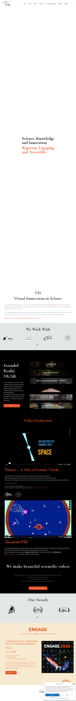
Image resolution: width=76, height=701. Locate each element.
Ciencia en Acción (28, 486)
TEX (51, 397)
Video (35, 3)
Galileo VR (51, 364)
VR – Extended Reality (50, 3)
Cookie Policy (53, 697)
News (30, 3)
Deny (67, 695)
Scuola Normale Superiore (50, 305)
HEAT (51, 389)
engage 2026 (11, 672)
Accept (52, 695)
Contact (60, 3)
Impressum (67, 698)
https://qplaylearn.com (11, 554)
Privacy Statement (60, 698)
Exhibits (41, 3)
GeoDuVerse (51, 405)
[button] (73, 684)
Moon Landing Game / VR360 (51, 381)
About (25, 3)
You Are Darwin (51, 372)
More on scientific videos (38, 588)
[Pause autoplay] (37, 344)
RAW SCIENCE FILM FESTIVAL (41, 487)
